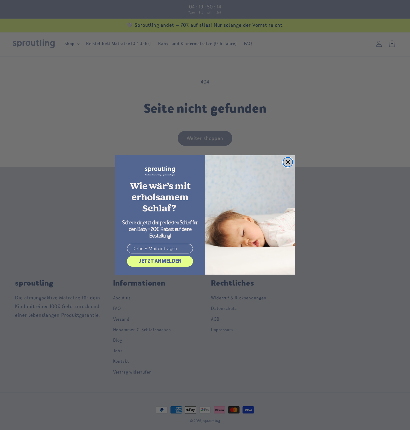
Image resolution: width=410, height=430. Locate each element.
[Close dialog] (288, 162)
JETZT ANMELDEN (160, 261)
